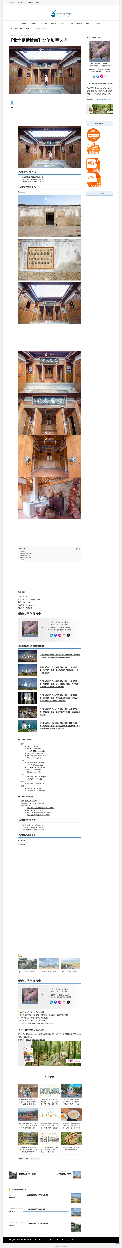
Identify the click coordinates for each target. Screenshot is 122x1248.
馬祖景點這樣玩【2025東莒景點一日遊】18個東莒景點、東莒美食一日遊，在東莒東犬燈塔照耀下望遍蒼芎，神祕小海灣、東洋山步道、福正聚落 (60, 698)
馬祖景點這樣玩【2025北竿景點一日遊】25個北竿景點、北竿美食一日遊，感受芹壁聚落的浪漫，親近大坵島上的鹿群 (60, 712)
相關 (22, 559)
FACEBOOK (12, 2)
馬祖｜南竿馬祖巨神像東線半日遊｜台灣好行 (40, 808)
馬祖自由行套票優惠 (25, 557)
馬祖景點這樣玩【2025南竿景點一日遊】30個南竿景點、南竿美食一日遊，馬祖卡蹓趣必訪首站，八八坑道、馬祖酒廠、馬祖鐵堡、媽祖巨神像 (60, 684)
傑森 (12, 107)
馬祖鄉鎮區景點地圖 (25, 553)
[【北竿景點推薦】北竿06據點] (70, 963)
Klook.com (21, 192)
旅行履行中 (30, 1015)
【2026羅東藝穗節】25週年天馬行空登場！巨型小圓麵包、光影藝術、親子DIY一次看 (71, 1102)
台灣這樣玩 (33, 23)
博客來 (28, 1040)
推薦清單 (34, 801)
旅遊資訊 (22, 551)
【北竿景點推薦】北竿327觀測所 (37, 1224)
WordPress (72, 1240)
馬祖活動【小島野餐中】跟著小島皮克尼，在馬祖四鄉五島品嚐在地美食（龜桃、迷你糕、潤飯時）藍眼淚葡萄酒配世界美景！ (28, 1104)
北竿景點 (33, 1158)
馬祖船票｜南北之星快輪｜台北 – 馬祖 (32, 803)
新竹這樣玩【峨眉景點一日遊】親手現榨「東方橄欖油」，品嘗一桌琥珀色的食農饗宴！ (28, 1150)
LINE (37, 2)
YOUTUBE (30, 2)
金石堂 (42, 1040)
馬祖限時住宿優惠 (25, 555)
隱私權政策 (64, 1246)
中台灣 (61, 23)
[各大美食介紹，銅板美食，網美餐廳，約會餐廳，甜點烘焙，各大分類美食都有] (71, 1133)
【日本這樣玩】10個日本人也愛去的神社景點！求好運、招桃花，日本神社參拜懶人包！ (49, 1150)
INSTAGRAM (21, 2)
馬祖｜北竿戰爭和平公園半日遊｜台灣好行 (39, 812)
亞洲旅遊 (96, 23)
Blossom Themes (57, 1240)
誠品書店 (35, 1040)
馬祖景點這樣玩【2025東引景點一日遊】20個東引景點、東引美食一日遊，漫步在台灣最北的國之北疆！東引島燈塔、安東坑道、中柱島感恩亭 (60, 726)
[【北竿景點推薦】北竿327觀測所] (27, 963)
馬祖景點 (21, 1158)
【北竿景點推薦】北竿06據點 (70, 971)
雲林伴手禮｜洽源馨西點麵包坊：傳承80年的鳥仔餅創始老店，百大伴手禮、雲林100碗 (71, 1126)
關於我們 (24, 23)
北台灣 (52, 23)
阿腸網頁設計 (118, 1244)
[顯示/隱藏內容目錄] (77, 548)
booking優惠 (37, 746)
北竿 (27, 1158)
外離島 (87, 23)
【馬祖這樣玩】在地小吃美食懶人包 (32, 179)
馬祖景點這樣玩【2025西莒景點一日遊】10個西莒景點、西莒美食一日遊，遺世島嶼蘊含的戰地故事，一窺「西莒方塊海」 (59, 670)
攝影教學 (43, 23)
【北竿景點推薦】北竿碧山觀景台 (37, 1195)
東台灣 (78, 23)
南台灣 (70, 23)
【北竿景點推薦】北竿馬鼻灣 (48, 971)
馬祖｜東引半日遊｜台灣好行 (35, 810)
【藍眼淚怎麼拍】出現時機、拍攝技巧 (32, 182)
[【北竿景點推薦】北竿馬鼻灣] (49, 963)
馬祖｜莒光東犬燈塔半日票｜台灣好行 (38, 815)
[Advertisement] (49, 112)
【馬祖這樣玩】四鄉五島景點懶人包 (32, 177)
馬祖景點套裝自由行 (32, 35)
